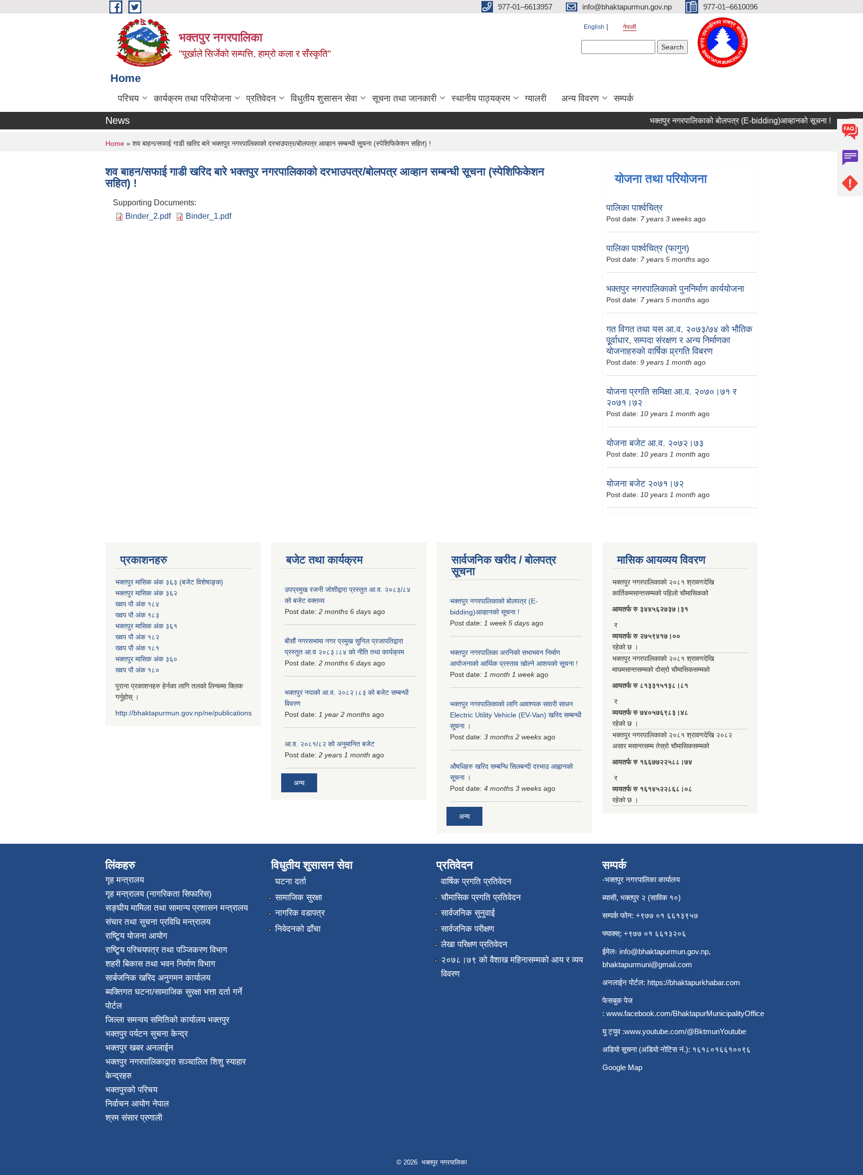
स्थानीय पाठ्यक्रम (480, 98)
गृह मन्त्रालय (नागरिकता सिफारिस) (158, 894)
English (594, 26)
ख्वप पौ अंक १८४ (137, 604)
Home (114, 143)
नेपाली (629, 26)
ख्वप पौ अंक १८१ (137, 648)
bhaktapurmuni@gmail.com (647, 964)
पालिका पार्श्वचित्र (634, 208)
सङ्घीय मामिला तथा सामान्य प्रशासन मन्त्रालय (176, 908)
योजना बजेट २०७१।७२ (645, 484)
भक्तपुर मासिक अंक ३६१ (146, 626)
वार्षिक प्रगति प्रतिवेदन (476, 881)
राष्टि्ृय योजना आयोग (136, 936)
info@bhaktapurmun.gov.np (664, 951)
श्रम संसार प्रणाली (133, 1118)
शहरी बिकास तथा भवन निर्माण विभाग (160, 964)
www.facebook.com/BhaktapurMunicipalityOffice (685, 1013)
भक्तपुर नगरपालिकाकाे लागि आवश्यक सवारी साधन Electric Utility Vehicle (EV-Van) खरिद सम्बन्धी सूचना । (515, 715)
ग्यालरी (535, 98)
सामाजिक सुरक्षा (298, 897)
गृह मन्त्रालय (124, 880)
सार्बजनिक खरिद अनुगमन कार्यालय (157, 978)
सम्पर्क (623, 98)
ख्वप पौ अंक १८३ (137, 615)
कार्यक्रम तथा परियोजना (192, 98)
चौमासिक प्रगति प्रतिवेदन (481, 897)
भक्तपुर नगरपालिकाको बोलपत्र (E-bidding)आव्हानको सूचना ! (728, 120)
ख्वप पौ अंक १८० (137, 670)
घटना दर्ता (290, 881)
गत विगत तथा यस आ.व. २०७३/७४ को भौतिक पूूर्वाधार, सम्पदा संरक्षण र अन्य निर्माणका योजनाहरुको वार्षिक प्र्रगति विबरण (679, 340)
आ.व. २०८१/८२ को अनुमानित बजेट (330, 744)
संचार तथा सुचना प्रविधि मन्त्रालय (157, 922)
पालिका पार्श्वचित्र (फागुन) (647, 248)
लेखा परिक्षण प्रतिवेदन (474, 944)
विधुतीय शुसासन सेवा (324, 98)
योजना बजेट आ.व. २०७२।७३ (655, 443)
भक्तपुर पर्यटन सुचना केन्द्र (146, 1034)
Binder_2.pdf (148, 216)
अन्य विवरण (580, 98)
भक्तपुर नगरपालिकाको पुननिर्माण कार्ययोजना (675, 289)
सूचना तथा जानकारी (404, 98)
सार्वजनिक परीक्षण (467, 929)
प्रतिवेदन (261, 98)
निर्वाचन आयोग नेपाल (137, 1104)
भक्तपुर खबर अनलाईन (139, 1048)
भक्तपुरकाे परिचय (131, 1090)
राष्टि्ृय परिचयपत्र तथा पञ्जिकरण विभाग (166, 950)
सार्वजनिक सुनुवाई (468, 913)
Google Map (622, 1067)
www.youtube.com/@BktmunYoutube (685, 1031)
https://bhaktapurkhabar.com (693, 982)
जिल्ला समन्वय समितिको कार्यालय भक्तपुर (167, 1020)
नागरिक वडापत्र (300, 913)
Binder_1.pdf (208, 216)
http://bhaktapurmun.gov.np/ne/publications (183, 713)
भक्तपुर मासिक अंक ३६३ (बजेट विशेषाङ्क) (169, 582)
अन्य (299, 783)
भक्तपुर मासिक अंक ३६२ (146, 593)
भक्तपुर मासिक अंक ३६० (146, 659)
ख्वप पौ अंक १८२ (137, 637)
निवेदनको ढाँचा (298, 929)
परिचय (128, 98)
